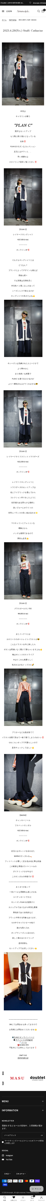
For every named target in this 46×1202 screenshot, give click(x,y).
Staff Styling (12, 20)
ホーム (4, 20)
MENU (5, 1101)
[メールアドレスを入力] (41, 1135)
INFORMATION (10, 1110)
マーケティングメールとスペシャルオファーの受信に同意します (24, 1142)
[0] (42, 11)
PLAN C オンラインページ (24, 1037)
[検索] (39, 11)
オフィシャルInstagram (24, 1040)
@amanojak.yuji (23, 1058)
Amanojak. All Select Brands (32, 3)
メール (24, 1042)
